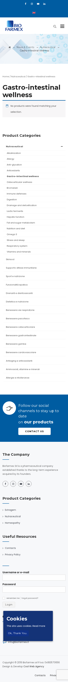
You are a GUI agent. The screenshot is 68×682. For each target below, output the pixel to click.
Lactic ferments (15, 211)
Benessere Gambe (16, 343)
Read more (39, 626)
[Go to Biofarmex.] (10, 47)
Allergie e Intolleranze (17, 377)
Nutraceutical (18, 76)
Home (5, 76)
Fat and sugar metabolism (21, 222)
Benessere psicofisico (18, 318)
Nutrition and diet (16, 228)
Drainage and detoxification (22, 205)
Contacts (10, 548)
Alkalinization (14, 153)
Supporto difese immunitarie (21, 267)
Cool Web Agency (33, 666)
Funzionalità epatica (17, 284)
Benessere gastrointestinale (21, 335)
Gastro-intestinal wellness (23, 176)
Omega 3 (12, 234)
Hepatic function (15, 216)
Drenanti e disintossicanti (19, 293)
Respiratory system (17, 246)
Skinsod (10, 259)
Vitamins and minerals (19, 251)
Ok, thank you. (17, 633)
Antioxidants (13, 170)
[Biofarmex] (14, 25)
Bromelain (12, 187)
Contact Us (34, 431)
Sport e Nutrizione (15, 276)
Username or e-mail (15, 572)
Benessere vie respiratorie (20, 310)
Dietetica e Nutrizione (17, 301)
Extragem (10, 510)
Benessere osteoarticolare (20, 327)
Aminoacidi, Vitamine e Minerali (23, 369)
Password (9, 584)
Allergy (10, 158)
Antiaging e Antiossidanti (19, 360)
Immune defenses (16, 193)
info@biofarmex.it (18, 642)
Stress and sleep (16, 240)
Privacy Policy (12, 554)
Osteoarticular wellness (19, 182)
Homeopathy (12, 523)
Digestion (12, 199)
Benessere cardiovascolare (21, 352)
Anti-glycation (14, 164)
